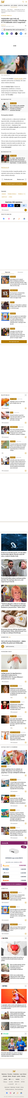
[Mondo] (11, 1079)
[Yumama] (11, 1084)
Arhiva (22, 1087)
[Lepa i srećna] (11, 1082)
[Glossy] (5, 1082)
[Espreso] (17, 1079)
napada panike (18, 78)
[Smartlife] (16, 1082)
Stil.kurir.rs (5, 167)
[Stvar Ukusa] (17, 1084)
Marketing (12, 1087)
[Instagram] (4, 205)
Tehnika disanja (12, 193)
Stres (10, 196)
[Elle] (22, 1079)
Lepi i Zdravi (10, 9)
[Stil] (2, 1)
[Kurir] (5, 1079)
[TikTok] (17, 205)
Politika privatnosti (9, 1089)
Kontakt (18, 1087)
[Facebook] (11, 205)
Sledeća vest (20, 179)
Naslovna (3, 9)
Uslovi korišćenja (19, 1089)
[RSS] (19, 219)
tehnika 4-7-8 (21, 193)
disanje (4, 193)
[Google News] (24, 205)
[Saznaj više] (25, 938)
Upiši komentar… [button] (10, 646)
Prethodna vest (8, 179)
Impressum (7, 1087)
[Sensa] (23, 1082)
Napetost (4, 196)
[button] (25, 26)
